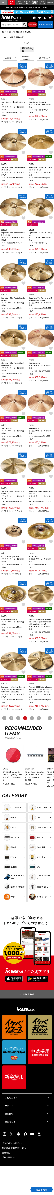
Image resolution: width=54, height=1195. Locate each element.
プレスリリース (9, 1157)
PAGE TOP (28, 994)
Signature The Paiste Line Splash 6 (41, 233)
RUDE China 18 (35, 556)
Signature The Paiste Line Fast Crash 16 (13, 168)
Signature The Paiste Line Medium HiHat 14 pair (40, 299)
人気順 (8, 57)
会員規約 (6, 1153)
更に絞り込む (27, 49)
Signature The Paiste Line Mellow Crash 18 (40, 168)
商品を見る (41, 1189)
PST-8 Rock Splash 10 (10, 556)
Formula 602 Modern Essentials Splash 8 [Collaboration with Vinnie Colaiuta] (13, 689)
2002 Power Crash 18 (37, 102)
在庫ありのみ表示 (26, 58)
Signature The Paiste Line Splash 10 (13, 299)
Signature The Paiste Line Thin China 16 (12, 364)
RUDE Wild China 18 (9, 619)
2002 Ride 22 (6, 428)
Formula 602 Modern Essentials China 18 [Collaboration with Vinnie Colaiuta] (40, 621)
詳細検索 (32, 24)
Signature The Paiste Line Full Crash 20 (13, 233)
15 (50, 718)
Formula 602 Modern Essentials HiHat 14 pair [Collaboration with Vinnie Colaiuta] (40, 689)
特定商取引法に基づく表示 (14, 1148)
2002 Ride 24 (34, 428)
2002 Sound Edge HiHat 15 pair (13, 103)
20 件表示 (43, 57)
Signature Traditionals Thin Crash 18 (12, 492)
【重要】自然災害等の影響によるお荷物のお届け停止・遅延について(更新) (27, 7)
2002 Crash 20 (34, 363)
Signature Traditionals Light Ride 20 (40, 492)
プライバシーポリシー (12, 1143)
